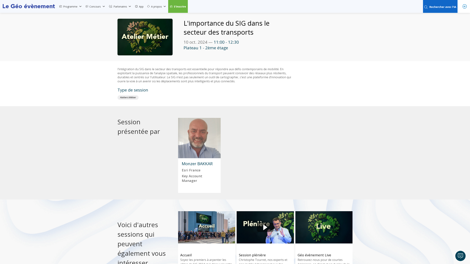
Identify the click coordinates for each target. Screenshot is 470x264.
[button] (178, 6)
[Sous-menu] (80, 6)
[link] (70, 6)
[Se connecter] (464, 6)
